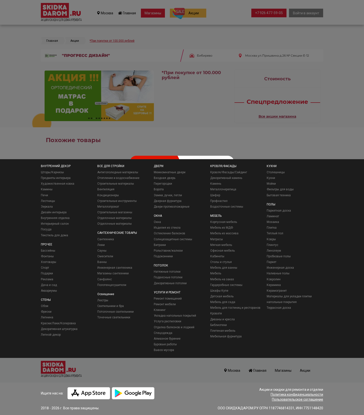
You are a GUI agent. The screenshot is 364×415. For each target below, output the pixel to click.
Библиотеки (218, 325)
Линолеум (274, 250)
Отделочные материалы (114, 218)
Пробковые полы (279, 256)
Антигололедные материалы (117, 172)
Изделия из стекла (167, 227)
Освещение (105, 294)
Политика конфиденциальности (297, 394)
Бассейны (48, 250)
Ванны (102, 262)
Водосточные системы (226, 206)
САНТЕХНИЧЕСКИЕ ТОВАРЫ (117, 233)
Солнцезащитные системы (173, 239)
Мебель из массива (224, 233)
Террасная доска (279, 307)
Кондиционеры (108, 195)
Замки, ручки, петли (168, 195)
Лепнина (47, 317)
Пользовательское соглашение (297, 399)
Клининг (160, 310)
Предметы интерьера (56, 178)
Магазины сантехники (113, 273)
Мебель (215, 273)
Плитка (272, 227)
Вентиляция (105, 189)
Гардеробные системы (226, 285)
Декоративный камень (226, 178)
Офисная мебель (222, 250)
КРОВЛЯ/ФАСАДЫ (223, 166)
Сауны (101, 250)
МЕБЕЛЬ (216, 216)
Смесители (105, 256)
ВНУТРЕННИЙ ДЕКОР (56, 166)
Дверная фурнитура (168, 201)
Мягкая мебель (221, 245)
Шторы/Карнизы (52, 172)
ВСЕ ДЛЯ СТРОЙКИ (110, 166)
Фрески (46, 311)
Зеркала (47, 206)
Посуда (46, 229)
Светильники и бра (110, 306)
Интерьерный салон (55, 223)
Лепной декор (51, 334)
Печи (44, 195)
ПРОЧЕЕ (46, 244)
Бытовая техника (279, 195)
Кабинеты (217, 256)
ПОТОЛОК (161, 265)
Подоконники (163, 256)
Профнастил (219, 201)
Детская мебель (222, 296)
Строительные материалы (115, 183)
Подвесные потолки (168, 277)
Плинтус (272, 245)
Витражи (160, 245)
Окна (157, 222)
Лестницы (48, 201)
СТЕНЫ (46, 300)
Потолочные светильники (115, 311)
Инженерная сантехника (114, 267)
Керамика (274, 285)
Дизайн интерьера (54, 212)
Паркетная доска (279, 210)
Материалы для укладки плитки (289, 296)
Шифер (215, 195)
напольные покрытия (282, 302)
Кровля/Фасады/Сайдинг (228, 172)
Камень (215, 183)
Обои (44, 306)
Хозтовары (48, 262)
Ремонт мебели (165, 304)
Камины (46, 189)
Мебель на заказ (222, 279)
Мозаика (273, 222)
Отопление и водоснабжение (118, 178)
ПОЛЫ (271, 204)
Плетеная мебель (222, 330)
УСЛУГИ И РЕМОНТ (167, 292)
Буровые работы (165, 344)
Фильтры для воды (280, 189)
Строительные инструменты (117, 201)
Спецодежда (163, 333)
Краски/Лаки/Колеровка (58, 323)
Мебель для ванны (223, 267)
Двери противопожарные (171, 206)
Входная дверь (164, 178)
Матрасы (216, 239)
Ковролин (274, 279)
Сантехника (105, 239)
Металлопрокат (108, 206)
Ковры (271, 239)
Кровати (216, 313)
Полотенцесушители (111, 285)
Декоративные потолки (170, 283)
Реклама (47, 279)
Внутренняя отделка (55, 218)
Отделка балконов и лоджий (174, 327)
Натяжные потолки (167, 271)
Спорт (45, 267)
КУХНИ (272, 166)
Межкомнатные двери (169, 172)
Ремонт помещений (168, 298)
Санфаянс (104, 279)
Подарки (47, 273)
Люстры (102, 300)
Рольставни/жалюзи (168, 250)
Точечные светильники (113, 317)
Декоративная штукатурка (59, 329)
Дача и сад (49, 285)
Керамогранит (277, 290)
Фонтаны (47, 256)
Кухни (271, 178)
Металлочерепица (223, 189)
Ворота (159, 189)
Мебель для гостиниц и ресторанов (235, 307)
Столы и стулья (221, 262)
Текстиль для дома (54, 235)
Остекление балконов (169, 233)
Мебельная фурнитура (226, 336)
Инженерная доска (280, 267)
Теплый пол (275, 233)
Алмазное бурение (167, 338)
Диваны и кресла (222, 319)
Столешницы (276, 172)
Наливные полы (278, 273)
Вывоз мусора (164, 350)
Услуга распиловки (167, 321)
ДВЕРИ (158, 166)
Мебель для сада (222, 302)
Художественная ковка (57, 183)
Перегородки (163, 183)
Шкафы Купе (219, 290)
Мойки (271, 183)
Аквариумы (49, 290)
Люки (101, 245)
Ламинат (273, 216)
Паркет (271, 262)
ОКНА (158, 216)
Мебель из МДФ (221, 227)
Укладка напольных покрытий (175, 315)
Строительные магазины (114, 212)
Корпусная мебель (223, 222)
